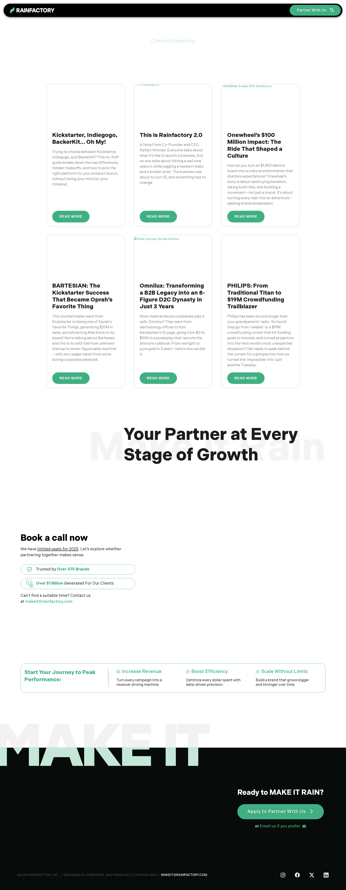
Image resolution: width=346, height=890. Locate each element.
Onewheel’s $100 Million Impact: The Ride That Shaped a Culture (254, 145)
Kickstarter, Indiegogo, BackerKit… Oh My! (84, 139)
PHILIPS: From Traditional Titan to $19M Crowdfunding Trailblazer (255, 296)
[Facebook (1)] (297, 875)
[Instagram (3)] (282, 875)
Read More (70, 216)
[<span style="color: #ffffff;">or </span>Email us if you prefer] (304, 826)
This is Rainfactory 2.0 (171, 135)
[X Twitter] (311, 875)
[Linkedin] (326, 875)
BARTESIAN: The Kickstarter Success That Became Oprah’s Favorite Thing (82, 296)
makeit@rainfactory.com (48, 601)
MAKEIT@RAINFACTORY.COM (184, 875)
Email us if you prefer (277, 826)
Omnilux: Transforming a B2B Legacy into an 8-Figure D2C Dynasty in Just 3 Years (172, 296)
